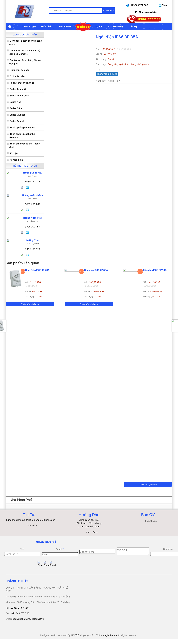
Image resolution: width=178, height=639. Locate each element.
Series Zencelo (17, 121)
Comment (168, 549)
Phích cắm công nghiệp (22, 82)
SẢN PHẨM (65, 26)
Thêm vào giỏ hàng (107, 73)
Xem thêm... (32, 525)
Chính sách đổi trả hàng (89, 523)
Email (60, 549)
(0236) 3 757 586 (20, 613)
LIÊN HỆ (133, 26)
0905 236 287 (32, 204)
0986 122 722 (32, 181)
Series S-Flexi (17, 108)
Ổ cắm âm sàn (17, 76)
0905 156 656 (32, 249)
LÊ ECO (75, 635)
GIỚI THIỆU (47, 26)
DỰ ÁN (98, 26)
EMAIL (165, 5)
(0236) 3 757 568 (138, 5)
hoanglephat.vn (109, 635)
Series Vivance (17, 114)
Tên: (22, 549)
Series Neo (15, 102)
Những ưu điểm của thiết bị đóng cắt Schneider (30, 519)
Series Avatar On (18, 89)
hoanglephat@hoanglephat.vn (28, 618)
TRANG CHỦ (29, 26)
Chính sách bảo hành (89, 526)
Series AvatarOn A (19, 95)
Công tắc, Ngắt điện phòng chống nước (129, 64)
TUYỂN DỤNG (115, 26)
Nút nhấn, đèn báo (19, 70)
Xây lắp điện (16, 159)
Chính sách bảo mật (88, 519)
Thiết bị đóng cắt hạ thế (22, 127)
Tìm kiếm (109, 10)
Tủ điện (14, 153)
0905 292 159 (32, 226)
